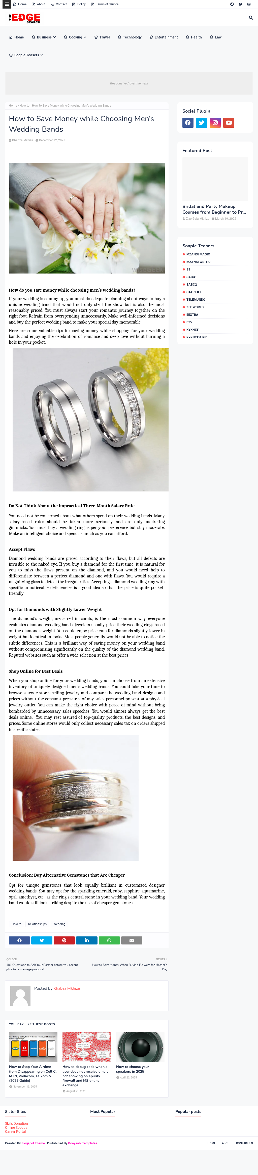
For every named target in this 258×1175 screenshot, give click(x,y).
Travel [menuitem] (105, 37)
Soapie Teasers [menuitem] (26, 55)
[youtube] (228, 123)
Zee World (195, 307)
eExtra (192, 315)
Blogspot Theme (33, 1143)
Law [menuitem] (218, 37)
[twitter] (241, 4)
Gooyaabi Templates (82, 1143)
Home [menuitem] (19, 37)
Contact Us (244, 1143)
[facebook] (232, 4)
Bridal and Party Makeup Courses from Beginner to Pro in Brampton (213, 209)
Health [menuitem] (196, 37)
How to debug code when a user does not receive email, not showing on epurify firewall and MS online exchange (85, 1076)
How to (24, 105)
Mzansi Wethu (198, 262)
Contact (61, 4)
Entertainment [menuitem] (166, 37)
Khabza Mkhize (22, 140)
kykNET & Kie (196, 337)
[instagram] (249, 4)
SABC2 (191, 284)
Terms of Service (107, 4)
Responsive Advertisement (129, 83)
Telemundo (195, 299)
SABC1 (191, 277)
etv (189, 322)
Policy (81, 4)
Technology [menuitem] (132, 37)
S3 (188, 269)
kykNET (192, 330)
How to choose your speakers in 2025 (132, 1069)
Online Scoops (16, 1127)
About (41, 4)
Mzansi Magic (198, 254)
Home (22, 4)
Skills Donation (16, 1123)
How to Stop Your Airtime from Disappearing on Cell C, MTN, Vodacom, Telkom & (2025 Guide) (32, 1074)
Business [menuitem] (44, 37)
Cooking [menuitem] (75, 37)
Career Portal (15, 1131)
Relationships (37, 924)
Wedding (59, 924)
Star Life (194, 292)
